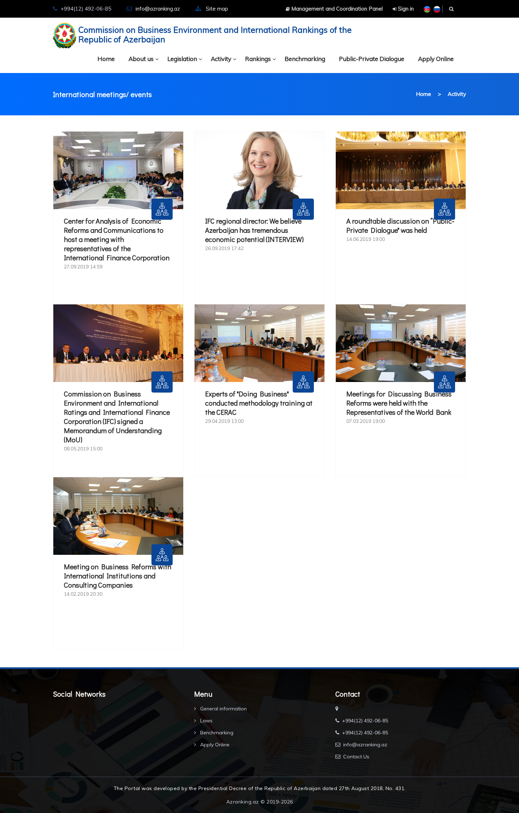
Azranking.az (242, 802)
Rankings (258, 58)
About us (141, 58)
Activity (221, 58)
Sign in (405, 8)
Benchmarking (305, 58)
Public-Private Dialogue (371, 58)
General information (223, 708)
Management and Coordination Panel (336, 8)
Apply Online (436, 58)
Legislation (182, 58)
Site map (217, 8)
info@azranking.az (158, 8)
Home (106, 58)
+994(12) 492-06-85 (365, 720)
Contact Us (356, 756)
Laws (206, 720)
